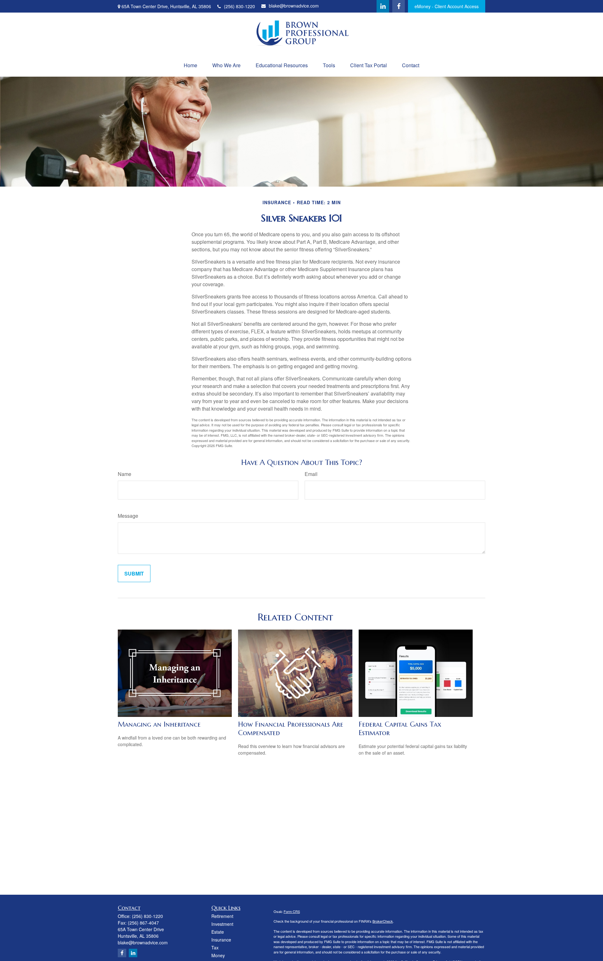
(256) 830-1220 (239, 6)
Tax (215, 947)
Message (128, 515)
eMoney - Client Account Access (447, 6)
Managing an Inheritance (159, 724)
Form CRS (292, 911)
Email (311, 474)
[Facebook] (398, 6)
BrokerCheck (382, 921)
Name (124, 474)
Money (218, 955)
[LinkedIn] (383, 6)
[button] (190, 65)
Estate (217, 932)
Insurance (221, 939)
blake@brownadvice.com (294, 6)
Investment (222, 924)
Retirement (222, 916)
